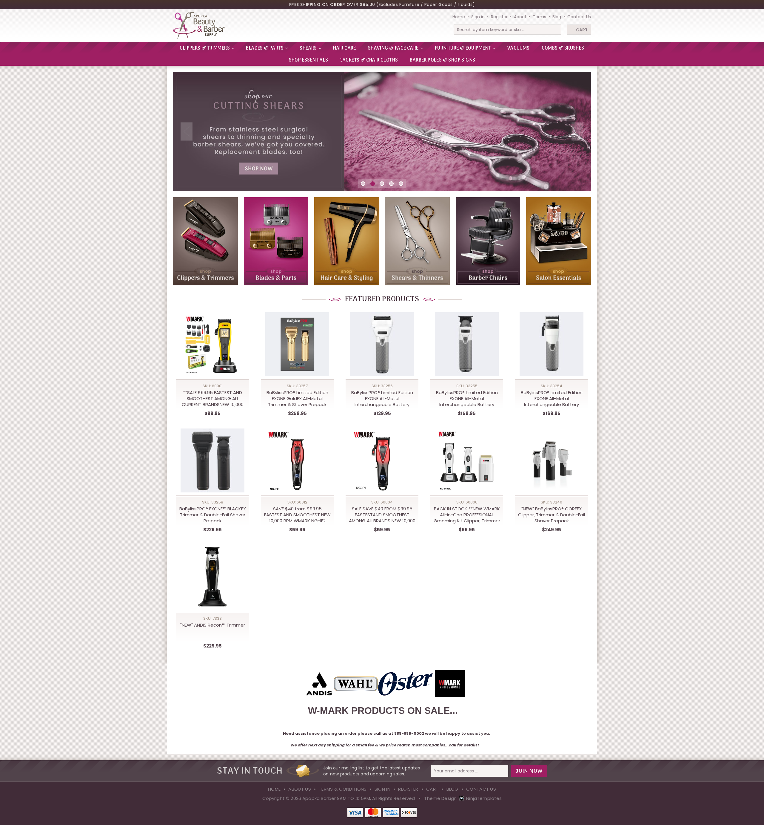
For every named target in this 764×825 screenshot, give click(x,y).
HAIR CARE (344, 48)
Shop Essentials (308, 60)
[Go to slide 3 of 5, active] (382, 183)
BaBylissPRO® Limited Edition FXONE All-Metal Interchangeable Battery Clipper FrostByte (552, 399)
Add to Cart (212, 351)
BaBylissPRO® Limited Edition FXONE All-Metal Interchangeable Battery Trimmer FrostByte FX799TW (467, 399)
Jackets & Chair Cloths (369, 60)
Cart (582, 30)
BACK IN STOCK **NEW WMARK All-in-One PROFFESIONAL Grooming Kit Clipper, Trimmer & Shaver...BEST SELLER (467, 515)
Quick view (212, 338)
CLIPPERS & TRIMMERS (205, 48)
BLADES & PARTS (265, 48)
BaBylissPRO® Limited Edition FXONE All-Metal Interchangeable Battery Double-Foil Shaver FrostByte (382, 399)
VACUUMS (518, 48)
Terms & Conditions (342, 789)
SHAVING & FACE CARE (394, 48)
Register (499, 17)
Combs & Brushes (563, 48)
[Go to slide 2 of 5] (372, 183)
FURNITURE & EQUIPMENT (463, 48)
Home (458, 17)
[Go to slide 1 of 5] (363, 183)
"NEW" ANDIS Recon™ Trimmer (212, 625)
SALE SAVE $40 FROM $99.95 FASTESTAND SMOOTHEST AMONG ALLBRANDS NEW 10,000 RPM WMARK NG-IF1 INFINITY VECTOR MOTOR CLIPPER (382, 515)
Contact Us (579, 17)
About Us (299, 789)
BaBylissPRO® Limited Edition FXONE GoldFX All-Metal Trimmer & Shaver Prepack (297, 399)
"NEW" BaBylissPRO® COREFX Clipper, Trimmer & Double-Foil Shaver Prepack (551, 515)
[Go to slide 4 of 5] (391, 183)
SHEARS (309, 48)
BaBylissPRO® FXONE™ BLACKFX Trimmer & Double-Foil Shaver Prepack (212, 515)
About (520, 17)
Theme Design (440, 798)
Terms (539, 17)
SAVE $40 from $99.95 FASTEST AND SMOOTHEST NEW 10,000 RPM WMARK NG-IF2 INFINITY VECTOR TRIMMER (297, 515)
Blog (556, 17)
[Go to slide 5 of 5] (401, 183)
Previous (186, 132)
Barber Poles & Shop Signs (442, 60)
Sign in (478, 17)
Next (577, 132)
